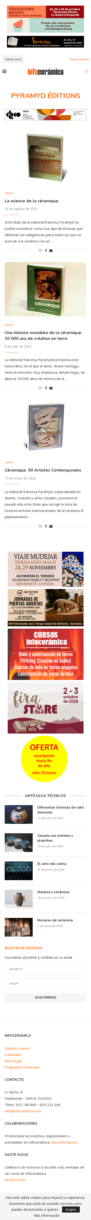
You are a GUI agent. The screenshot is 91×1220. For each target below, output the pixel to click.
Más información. (64, 1142)
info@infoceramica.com (23, 1111)
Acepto (71, 1209)
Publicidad (13, 1054)
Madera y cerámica (53, 892)
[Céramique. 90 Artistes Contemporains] (45, 427)
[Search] (86, 71)
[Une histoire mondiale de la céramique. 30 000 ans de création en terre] (45, 289)
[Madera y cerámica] (19, 899)
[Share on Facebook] (46, 250)
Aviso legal (13, 1060)
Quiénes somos (17, 1048)
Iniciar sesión (79, 59)
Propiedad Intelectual (22, 1067)
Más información (47, 1215)
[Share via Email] (50, 250)
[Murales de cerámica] (19, 927)
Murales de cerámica (55, 920)
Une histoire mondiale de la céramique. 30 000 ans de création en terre (43, 335)
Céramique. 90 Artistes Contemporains (43, 470)
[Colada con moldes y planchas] (19, 842)
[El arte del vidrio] (19, 871)
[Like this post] (40, 250)
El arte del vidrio (51, 864)
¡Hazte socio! (15, 1179)
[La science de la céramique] (45, 157)
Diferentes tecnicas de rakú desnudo (60, 810)
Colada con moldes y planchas (55, 838)
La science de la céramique (31, 201)
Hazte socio (13, 59)
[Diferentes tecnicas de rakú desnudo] (19, 814)
